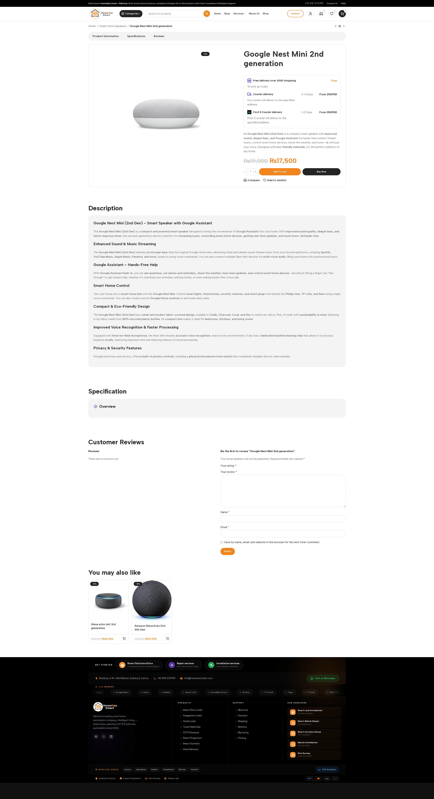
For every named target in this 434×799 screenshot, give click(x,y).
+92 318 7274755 (314, 3)
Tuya (276, 692)
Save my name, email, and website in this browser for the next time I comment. (272, 542)
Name (225, 512)
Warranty (243, 732)
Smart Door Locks (192, 710)
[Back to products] (340, 26)
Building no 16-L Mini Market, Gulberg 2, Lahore (124, 678)
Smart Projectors (192, 738)
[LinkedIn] (111, 736)
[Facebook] (96, 736)
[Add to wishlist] (123, 599)
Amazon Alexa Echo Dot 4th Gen (150, 627)
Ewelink (153, 692)
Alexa (132, 692)
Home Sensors (190, 749)
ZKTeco (232, 692)
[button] (124, 638)
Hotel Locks (189, 721)
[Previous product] (336, 26)
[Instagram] (104, 736)
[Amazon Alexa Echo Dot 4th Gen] (152, 600)
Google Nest (108, 692)
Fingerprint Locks (192, 715)
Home (92, 26)
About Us (243, 710)
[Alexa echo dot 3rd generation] (108, 600)
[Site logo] (102, 13)
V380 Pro (320, 692)
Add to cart (279, 171)
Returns (242, 726)
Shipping (242, 721)
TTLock (297, 692)
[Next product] (344, 26)
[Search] (206, 13)
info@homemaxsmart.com (198, 678)
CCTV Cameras (191, 732)
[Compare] (123, 584)
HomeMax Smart (205, 692)
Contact (295, 13)
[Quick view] (123, 592)
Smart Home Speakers (112, 26)
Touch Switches (192, 726)
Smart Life (177, 692)
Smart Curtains (191, 743)
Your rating (228, 465)
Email (224, 527)
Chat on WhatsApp (325, 678)
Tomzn (343, 692)
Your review (228, 471)
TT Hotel (255, 692)
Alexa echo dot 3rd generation (103, 626)
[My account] (310, 13)
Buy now (321, 171)
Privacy (242, 738)
